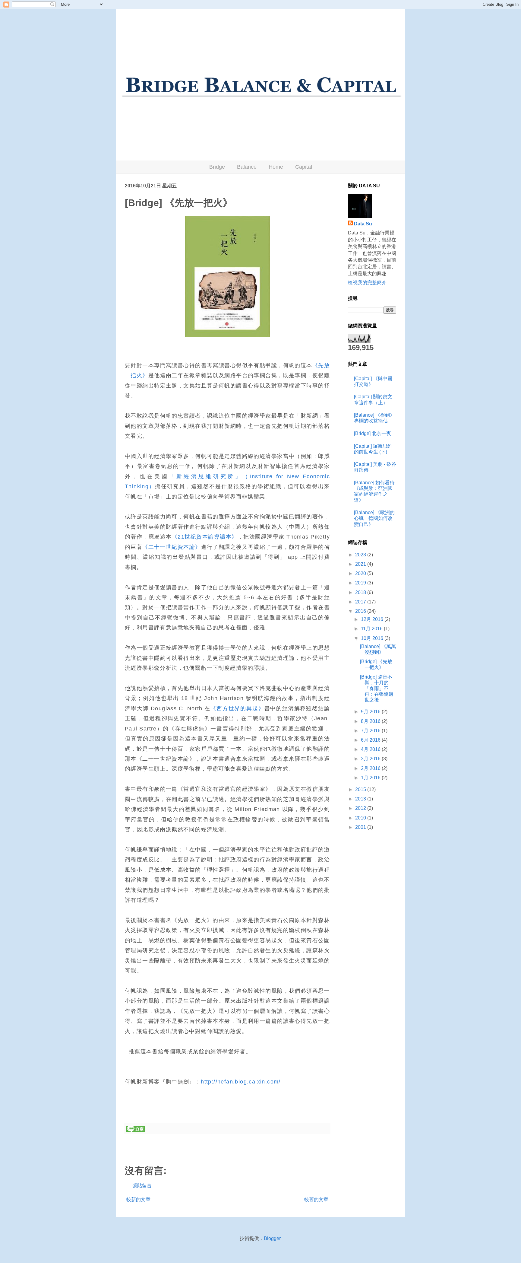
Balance (247, 167)
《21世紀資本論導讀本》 (205, 537)
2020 (361, 573)
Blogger (272, 1238)
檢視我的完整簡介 (367, 282)
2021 (361, 564)
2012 (361, 808)
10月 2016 (372, 638)
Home (276, 167)
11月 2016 (372, 628)
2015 (361, 789)
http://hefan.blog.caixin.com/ (241, 1082)
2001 (361, 827)
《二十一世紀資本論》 (171, 547)
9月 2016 (371, 711)
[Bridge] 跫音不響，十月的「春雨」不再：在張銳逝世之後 (376, 688)
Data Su (363, 223)
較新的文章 (138, 1199)
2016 (361, 611)
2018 (361, 592)
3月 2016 (371, 758)
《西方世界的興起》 (237, 708)
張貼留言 (142, 1185)
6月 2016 (371, 740)
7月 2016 (371, 730)
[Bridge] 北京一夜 (372, 433)
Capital (303, 167)
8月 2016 (371, 721)
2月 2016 (371, 768)
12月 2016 (372, 619)
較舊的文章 (316, 1199)
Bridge (217, 167)
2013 (361, 798)
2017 (361, 601)
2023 (361, 554)
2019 (361, 582)
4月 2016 (371, 749)
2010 (361, 817)
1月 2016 (371, 777)
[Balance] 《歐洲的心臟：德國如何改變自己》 (374, 518)
